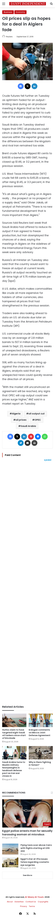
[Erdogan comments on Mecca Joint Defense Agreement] (41, 720)
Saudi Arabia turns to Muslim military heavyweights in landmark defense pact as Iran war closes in (13, 769)
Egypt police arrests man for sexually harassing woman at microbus (27, 832)
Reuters (9, 36)
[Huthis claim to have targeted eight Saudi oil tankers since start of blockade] (14, 720)
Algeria (16, 413)
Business (8, 12)
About (10, 901)
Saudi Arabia (28, 426)
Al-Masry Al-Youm (34, 897)
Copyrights (43, 901)
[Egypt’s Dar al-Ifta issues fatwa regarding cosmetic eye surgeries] (10, 862)
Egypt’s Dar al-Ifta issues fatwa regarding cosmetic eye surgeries (35, 862)
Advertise (19, 901)
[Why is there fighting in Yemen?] (41, 753)
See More (27, 875)
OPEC (37, 420)
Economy (20, 12)
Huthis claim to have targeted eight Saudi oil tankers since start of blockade (14, 734)
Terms (32, 906)
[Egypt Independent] (27, 3)
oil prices (21, 420)
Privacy (23, 906)
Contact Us (31, 901)
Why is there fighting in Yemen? (40, 763)
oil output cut (36, 413)
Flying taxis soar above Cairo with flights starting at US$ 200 (36, 848)
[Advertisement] (27, 583)
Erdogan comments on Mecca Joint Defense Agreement (39, 732)
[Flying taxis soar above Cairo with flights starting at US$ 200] (10, 849)
